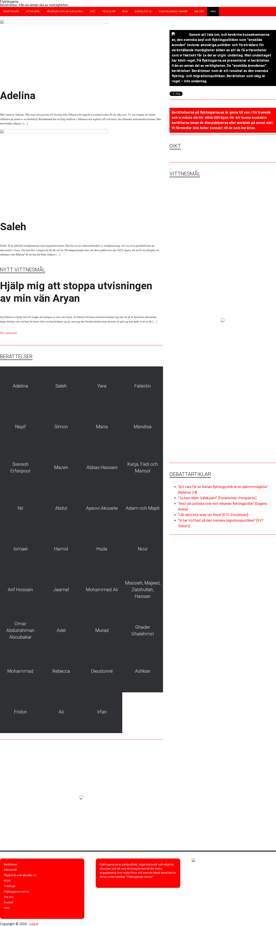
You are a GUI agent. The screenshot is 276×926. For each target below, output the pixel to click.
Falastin (142, 386)
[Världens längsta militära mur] (249, 260)
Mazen (61, 467)
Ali (61, 712)
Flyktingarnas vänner (16, 891)
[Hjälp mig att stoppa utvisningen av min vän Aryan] (196, 207)
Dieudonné (102, 671)
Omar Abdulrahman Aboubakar (20, 630)
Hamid (61, 549)
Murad (102, 630)
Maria (102, 426)
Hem (7, 907)
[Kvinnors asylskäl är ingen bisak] (223, 426)
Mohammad (20, 671)
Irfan (102, 712)
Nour (143, 549)
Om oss (9, 897)
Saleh (13, 227)
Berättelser (10, 864)
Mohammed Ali (102, 589)
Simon (61, 426)
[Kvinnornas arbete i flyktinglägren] (196, 314)
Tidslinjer (10, 886)
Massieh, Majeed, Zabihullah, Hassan (142, 589)
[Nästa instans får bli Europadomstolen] (196, 260)
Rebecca (61, 671)
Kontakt (8, 902)
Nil (20, 508)
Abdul (61, 508)
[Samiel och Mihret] (249, 207)
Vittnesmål (10, 869)
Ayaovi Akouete (102, 508)
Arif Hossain (20, 589)
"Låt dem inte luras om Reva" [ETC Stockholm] (213, 515)
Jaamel (61, 589)
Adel (61, 630)
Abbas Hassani (102, 467)
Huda (101, 549)
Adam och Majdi (143, 508)
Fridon (20, 712)
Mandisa (143, 426)
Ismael (20, 549)
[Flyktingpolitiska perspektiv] (196, 367)
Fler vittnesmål (8, 333)
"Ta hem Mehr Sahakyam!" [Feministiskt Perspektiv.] (217, 498)
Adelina (17, 95)
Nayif (20, 426)
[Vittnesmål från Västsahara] (249, 314)
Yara (102, 386)
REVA (7, 880)
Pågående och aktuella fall (20, 875)
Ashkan (143, 671)
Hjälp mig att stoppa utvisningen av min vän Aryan (76, 292)
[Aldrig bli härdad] (249, 367)
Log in (33, 924)
